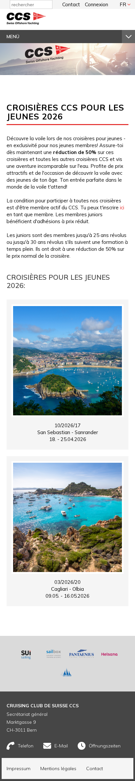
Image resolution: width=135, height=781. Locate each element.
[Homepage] (26, 23)
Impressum (18, 768)
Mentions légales (58, 768)
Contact (71, 4)
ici (122, 207)
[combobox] (31, 4)
